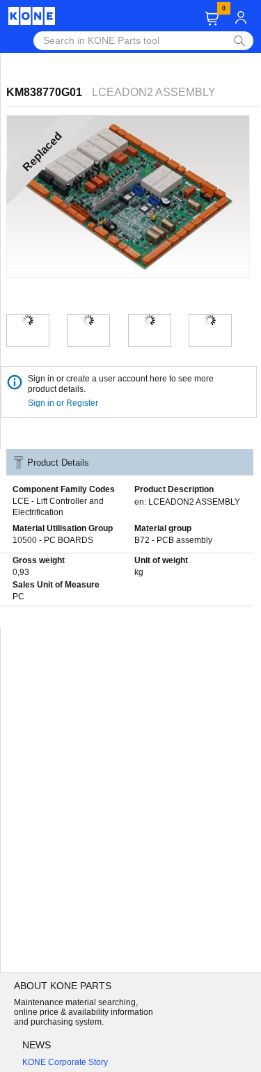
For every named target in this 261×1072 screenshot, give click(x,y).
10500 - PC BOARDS (53, 540)
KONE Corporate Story (65, 1062)
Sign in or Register (64, 403)
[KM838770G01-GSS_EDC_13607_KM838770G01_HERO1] (27, 320)
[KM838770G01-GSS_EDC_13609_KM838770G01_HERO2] (88, 320)
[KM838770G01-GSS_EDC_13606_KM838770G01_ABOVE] (149, 320)
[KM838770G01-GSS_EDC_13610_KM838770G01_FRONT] (210, 320)
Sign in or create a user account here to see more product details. (121, 384)
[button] (212, 18)
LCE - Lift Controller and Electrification (58, 506)
